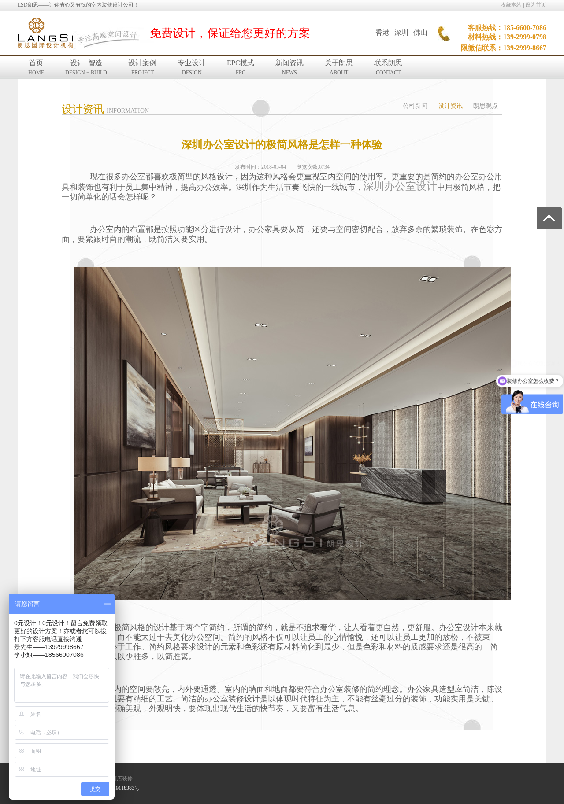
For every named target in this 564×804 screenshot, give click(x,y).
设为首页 (535, 5)
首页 (36, 67)
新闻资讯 (289, 67)
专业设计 (192, 67)
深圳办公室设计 (400, 186)
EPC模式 (240, 67)
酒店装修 (122, 778)
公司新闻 (415, 106)
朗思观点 (485, 106)
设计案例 (142, 67)
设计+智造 (86, 67)
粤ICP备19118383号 (117, 788)
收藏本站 (511, 5)
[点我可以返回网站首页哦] (45, 33)
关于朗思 (339, 67)
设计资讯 (450, 106)
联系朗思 (388, 67)
